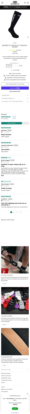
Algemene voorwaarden (6, 389)
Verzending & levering (6, 380)
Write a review (12, 123)
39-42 (14, 65)
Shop (4, 283)
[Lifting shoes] (15, 300)
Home (14, 42)
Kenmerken (5, 95)
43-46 (20, 65)
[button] (12, 50)
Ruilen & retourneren (6, 375)
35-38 (9, 65)
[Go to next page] (21, 212)
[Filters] (24, 123)
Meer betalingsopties (15, 91)
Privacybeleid (4, 391)
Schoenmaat (15, 63)
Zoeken (3, 387)
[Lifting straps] (15, 259)
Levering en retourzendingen (12, 101)
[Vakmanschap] (15, 341)
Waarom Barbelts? (8, 98)
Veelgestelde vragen (6, 378)
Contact (3, 382)
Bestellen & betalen (5, 373)
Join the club (6, 369)
